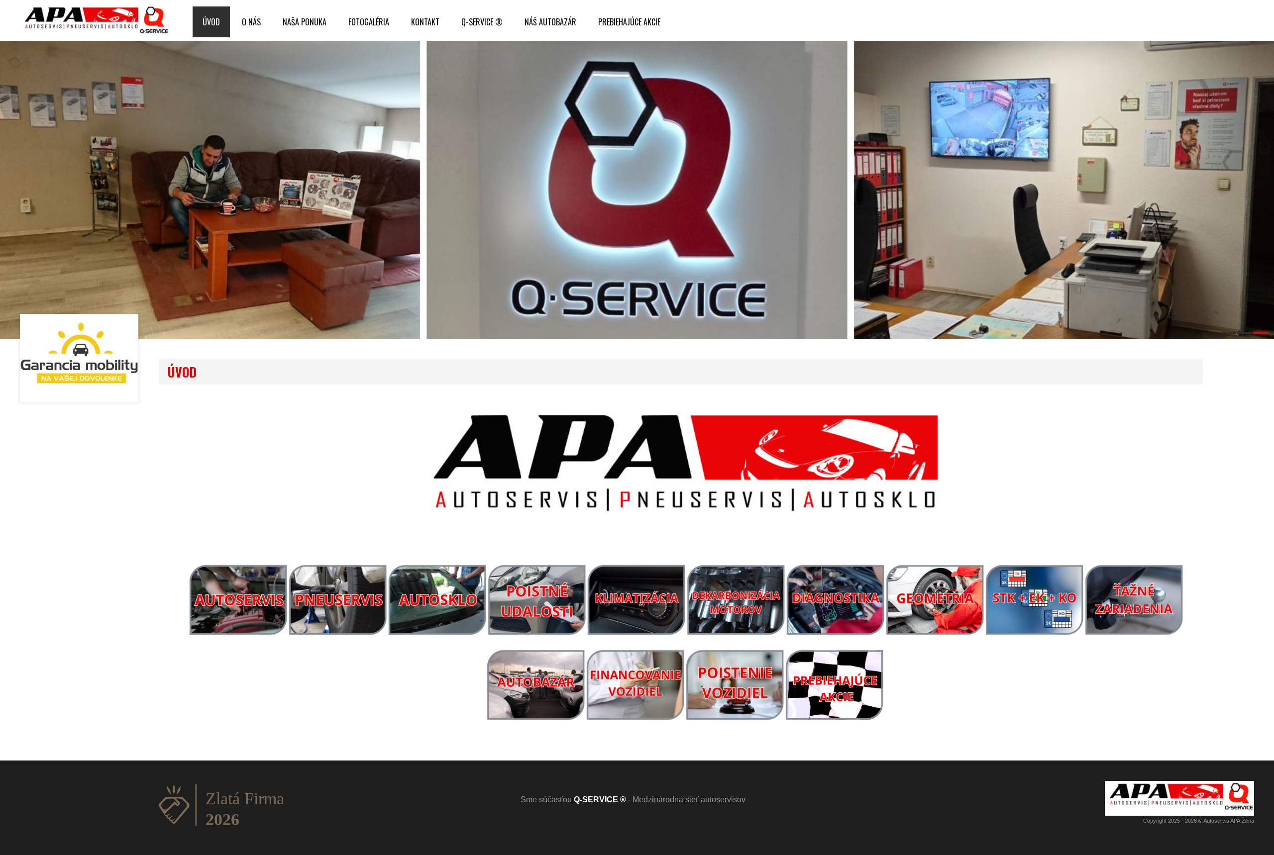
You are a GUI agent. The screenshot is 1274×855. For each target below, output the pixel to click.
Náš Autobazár (550, 22)
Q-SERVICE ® (482, 22)
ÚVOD (211, 22)
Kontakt (425, 22)
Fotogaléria (368, 22)
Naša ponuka (304, 22)
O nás (251, 22)
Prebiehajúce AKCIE (629, 22)
